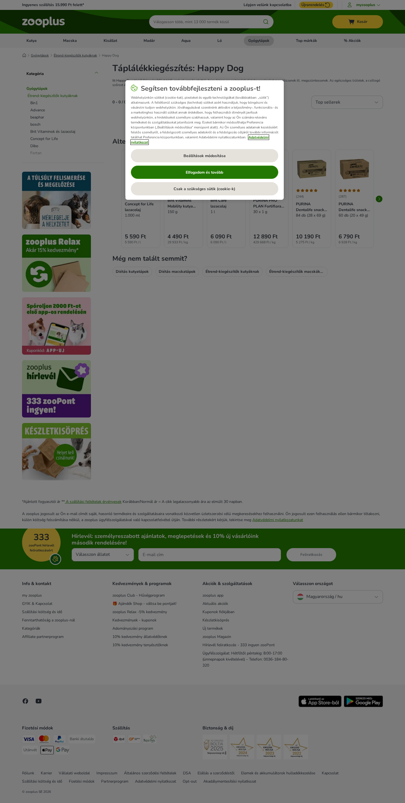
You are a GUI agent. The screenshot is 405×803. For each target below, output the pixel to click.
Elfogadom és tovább (204, 172)
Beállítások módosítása (204, 155)
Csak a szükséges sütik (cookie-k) (204, 189)
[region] (204, 140)
